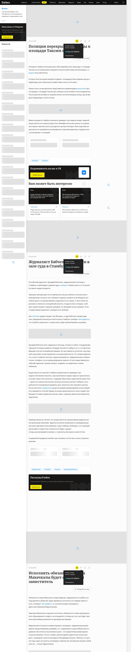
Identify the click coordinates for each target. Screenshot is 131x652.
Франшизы (62, 2)
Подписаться (37, 152)
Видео (79, 2)
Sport (98, 2)
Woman (91, 2)
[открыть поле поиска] (123, 2)
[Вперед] (94, 121)
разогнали (81, 82)
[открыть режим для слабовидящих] (77, 34)
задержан (75, 644)
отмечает (35, 293)
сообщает (64, 262)
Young (104, 2)
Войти (116, 2)
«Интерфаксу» (84, 296)
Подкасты (71, 2)
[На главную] (6, 2)
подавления (47, 365)
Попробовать (69, 49)
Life (85, 2)
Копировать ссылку (83, 52)
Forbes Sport (33, 184)
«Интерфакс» (47, 581)
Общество (65, 184)
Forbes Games (39, 2)
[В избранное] (56, 184)
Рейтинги (53, 2)
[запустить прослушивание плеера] (81, 34)
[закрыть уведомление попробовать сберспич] (81, 40)
